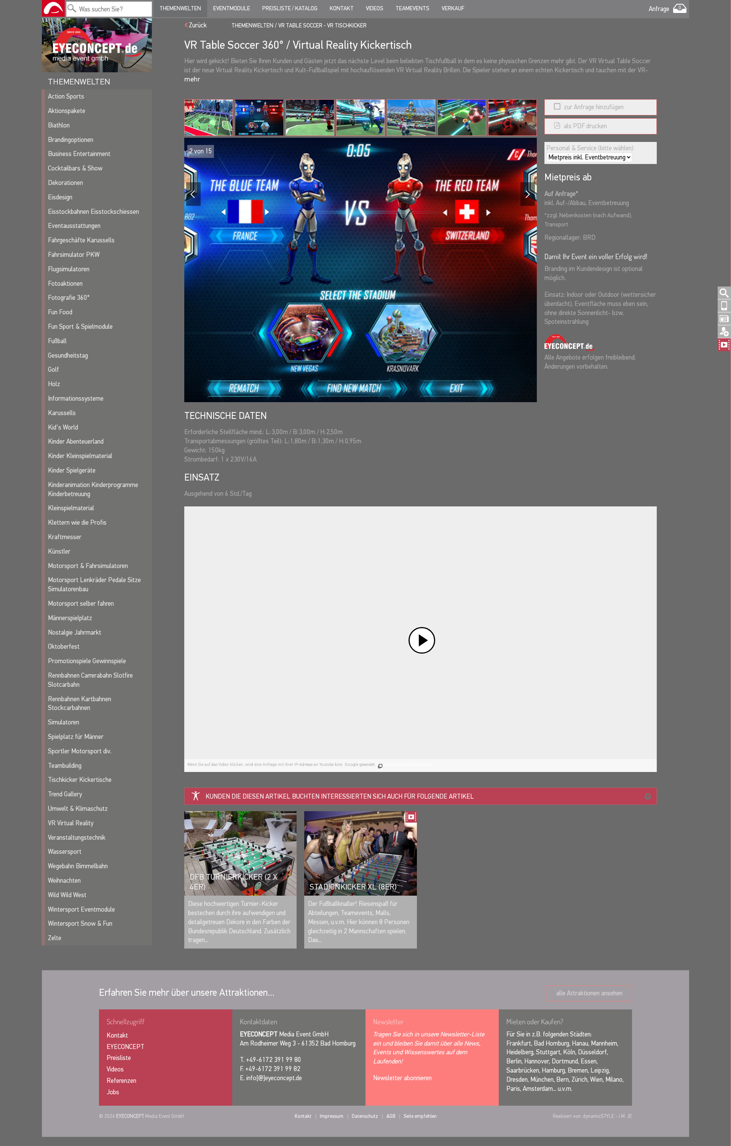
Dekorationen (65, 183)
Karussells (62, 413)
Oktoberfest (64, 647)
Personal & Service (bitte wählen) (590, 148)
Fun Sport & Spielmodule (80, 327)
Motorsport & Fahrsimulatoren (88, 566)
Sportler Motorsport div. (80, 751)
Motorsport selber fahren (81, 604)
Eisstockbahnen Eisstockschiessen (93, 212)
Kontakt (342, 8)
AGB (390, 1116)
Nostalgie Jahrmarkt (74, 633)
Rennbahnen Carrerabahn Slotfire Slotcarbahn (90, 680)
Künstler (59, 551)
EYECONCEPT (125, 1047)
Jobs (113, 1092)
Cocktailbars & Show (75, 168)
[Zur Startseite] (53, 8)
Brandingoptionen (70, 140)
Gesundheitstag (68, 356)
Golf (53, 370)
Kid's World (63, 427)
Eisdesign (60, 197)
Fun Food (60, 312)
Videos (374, 8)
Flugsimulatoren (68, 269)
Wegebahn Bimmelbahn (78, 866)
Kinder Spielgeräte (72, 470)
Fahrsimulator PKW (74, 255)
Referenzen (121, 1081)
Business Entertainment (79, 154)
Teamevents (412, 8)
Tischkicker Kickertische (80, 780)
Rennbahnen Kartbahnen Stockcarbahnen (79, 703)
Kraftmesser (64, 537)
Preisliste (119, 1058)
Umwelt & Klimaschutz (78, 809)
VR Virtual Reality (70, 823)
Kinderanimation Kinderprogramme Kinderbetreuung (93, 489)
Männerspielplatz (70, 618)
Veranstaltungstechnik (76, 838)
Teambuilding (64, 766)
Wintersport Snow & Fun (80, 924)
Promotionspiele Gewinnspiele (87, 661)
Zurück (198, 25)
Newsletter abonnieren (402, 1078)
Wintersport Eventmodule (81, 910)
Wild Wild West (67, 895)
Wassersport (64, 852)
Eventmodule (231, 8)
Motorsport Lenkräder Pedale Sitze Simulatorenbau (94, 584)
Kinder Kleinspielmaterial (80, 456)
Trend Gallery (65, 794)
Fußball (57, 341)
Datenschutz (365, 1116)
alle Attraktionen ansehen (589, 993)
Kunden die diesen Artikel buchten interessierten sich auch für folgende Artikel (340, 797)
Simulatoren (63, 722)
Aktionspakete (66, 111)
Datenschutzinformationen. (409, 764)
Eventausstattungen (74, 226)
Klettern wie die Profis (77, 523)
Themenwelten (180, 8)
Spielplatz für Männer (76, 737)
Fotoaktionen (65, 284)
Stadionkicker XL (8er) (353, 887)
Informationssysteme (76, 399)
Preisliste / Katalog (290, 8)
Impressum (331, 1116)
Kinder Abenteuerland (76, 442)
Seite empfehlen (420, 1116)
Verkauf (453, 8)
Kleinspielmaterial (71, 508)
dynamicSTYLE (598, 1116)
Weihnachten (64, 881)
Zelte (54, 938)
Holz (54, 384)
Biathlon (59, 125)
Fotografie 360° (68, 298)
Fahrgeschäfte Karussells (81, 240)
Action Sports (66, 96)
